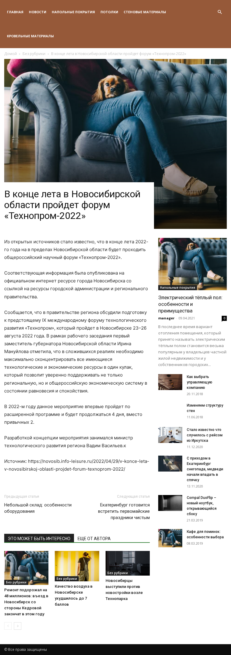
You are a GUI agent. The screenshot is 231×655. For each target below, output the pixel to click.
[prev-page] (8, 626)
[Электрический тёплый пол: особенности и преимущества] (192, 264)
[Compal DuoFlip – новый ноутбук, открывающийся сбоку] (170, 503)
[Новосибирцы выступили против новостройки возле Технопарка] (128, 563)
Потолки (109, 12)
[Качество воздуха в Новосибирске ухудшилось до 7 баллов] (77, 566)
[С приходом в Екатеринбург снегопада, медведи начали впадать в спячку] (170, 464)
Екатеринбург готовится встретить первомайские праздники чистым (124, 511)
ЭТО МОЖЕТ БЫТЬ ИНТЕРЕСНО (39, 538)
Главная (15, 12)
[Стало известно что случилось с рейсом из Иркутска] (170, 435)
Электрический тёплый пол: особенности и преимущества (190, 304)
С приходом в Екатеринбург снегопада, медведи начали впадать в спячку (205, 469)
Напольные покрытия (73, 12)
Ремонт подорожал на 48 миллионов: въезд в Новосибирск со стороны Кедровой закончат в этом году (26, 602)
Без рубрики (16, 582)
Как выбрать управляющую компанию (199, 382)
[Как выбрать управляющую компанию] (170, 382)
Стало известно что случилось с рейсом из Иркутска (205, 435)
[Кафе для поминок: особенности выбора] (170, 538)
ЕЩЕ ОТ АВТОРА (94, 538)
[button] (219, 12)
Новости (37, 12)
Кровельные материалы (30, 36)
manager (166, 318)
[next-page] (17, 626)
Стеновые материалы (145, 12)
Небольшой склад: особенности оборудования (38, 508)
